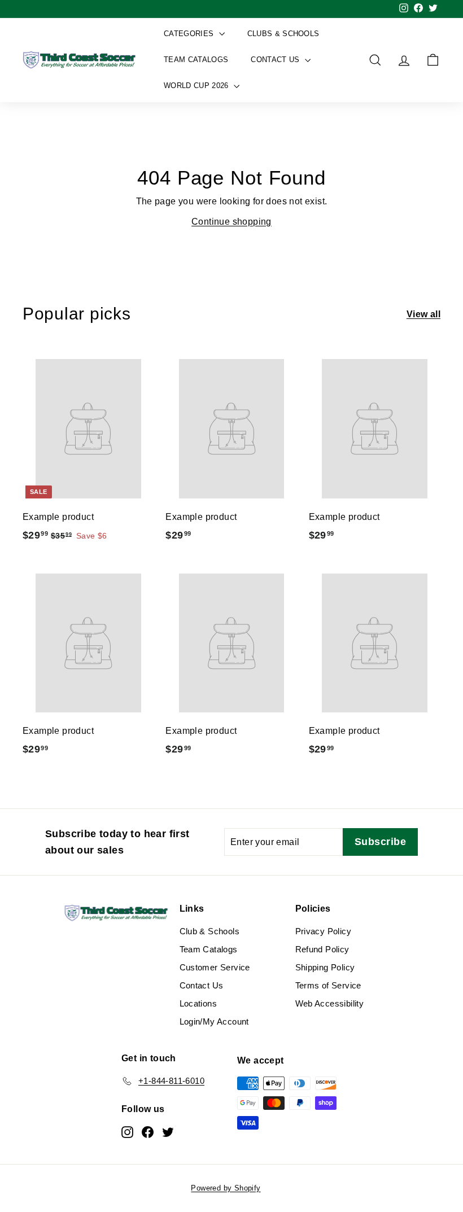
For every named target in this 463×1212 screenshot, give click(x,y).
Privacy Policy (323, 931)
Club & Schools (210, 931)
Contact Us (276, 59)
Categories (190, 33)
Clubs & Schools (283, 33)
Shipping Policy (325, 967)
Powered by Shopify (225, 1188)
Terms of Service (328, 985)
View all (423, 314)
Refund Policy (322, 949)
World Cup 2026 (197, 85)
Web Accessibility (329, 1003)
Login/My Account (214, 1021)
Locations (198, 1003)
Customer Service (215, 967)
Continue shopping (231, 221)
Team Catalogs (196, 59)
